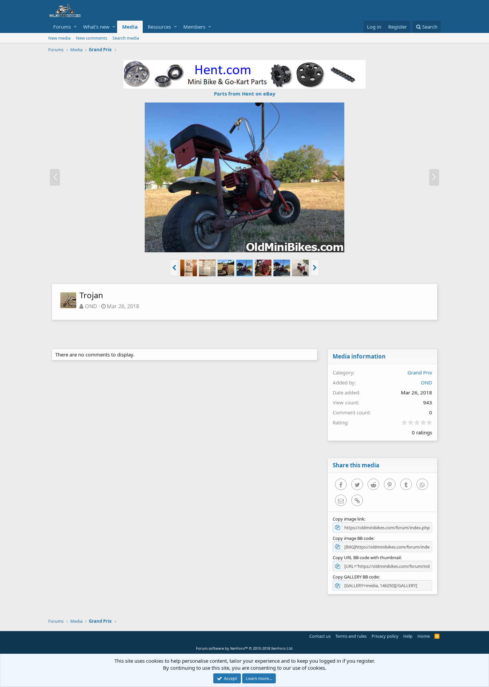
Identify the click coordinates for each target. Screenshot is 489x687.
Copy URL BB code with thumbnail (367, 558)
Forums (62, 26)
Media (130, 26)
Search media (125, 38)
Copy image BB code (353, 538)
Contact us (320, 636)
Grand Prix (420, 372)
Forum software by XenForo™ (244, 648)
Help (407, 636)
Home (423, 636)
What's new (96, 26)
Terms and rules (351, 636)
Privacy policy (385, 636)
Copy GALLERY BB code (356, 577)
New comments (91, 38)
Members (194, 26)
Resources (159, 26)
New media (59, 38)
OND (91, 306)
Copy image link (348, 519)
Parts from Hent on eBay (244, 93)
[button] (75, 27)
